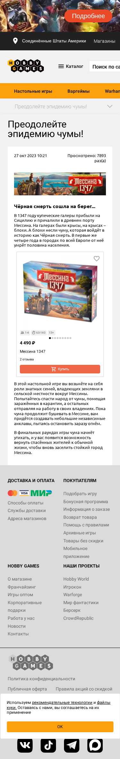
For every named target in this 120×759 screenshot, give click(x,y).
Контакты (18, 633)
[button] (50, 338)
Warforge (72, 594)
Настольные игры (33, 91)
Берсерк (72, 610)
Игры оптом (20, 594)
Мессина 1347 (32, 351)
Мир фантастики (81, 602)
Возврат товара (80, 517)
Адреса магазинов (27, 518)
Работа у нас (21, 618)
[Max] (95, 745)
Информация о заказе (86, 509)
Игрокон (72, 586)
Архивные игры (79, 532)
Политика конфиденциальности (41, 678)
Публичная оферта (27, 688)
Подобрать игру (80, 493)
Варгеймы (79, 91)
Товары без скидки (83, 540)
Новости (17, 626)
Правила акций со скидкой (84, 688)
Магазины (105, 41)
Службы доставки (27, 510)
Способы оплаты (26, 502)
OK (60, 726)
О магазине (20, 579)
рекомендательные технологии (62, 702)
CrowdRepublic (78, 618)
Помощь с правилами (86, 524)
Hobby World (76, 579)
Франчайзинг (22, 586)
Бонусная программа (85, 501)
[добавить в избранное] (96, 258)
